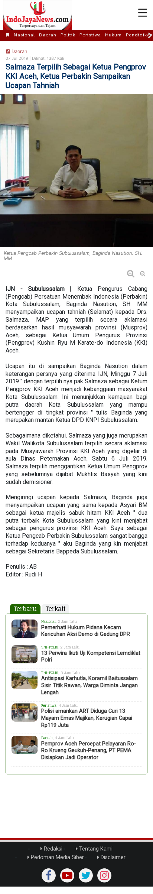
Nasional (24, 35)
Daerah (47, 35)
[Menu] (142, 13)
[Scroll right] (150, 35)
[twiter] (85, 875)
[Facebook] (48, 875)
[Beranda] (8, 35)
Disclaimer (112, 857)
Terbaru (25, 608)
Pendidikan (139, 35)
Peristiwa (90, 35)
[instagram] (104, 875)
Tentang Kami (95, 849)
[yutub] (67, 875)
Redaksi (52, 849)
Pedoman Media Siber (56, 857)
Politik (68, 35)
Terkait (55, 608)
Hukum (113, 35)
